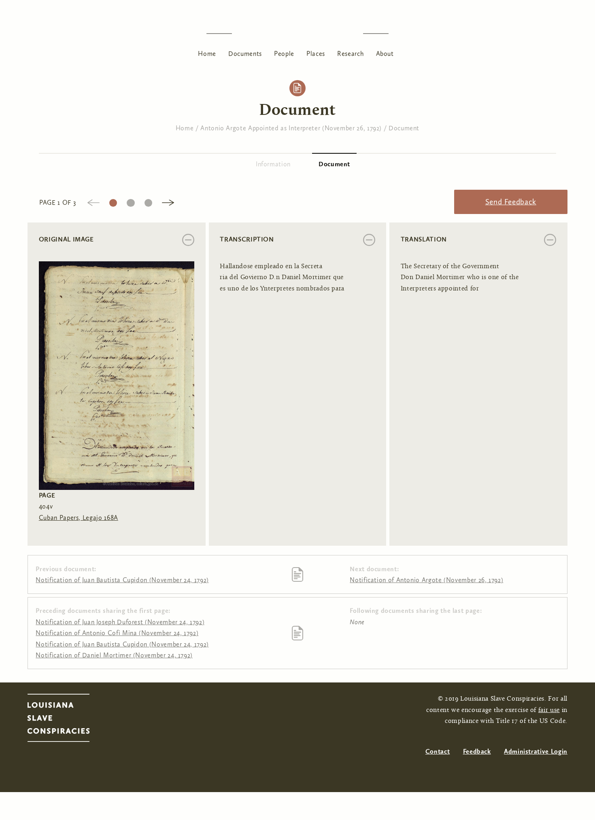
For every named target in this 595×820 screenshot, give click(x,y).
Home (207, 53)
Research (350, 53)
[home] (297, 33)
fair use (549, 710)
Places (315, 53)
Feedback (477, 751)
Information (273, 164)
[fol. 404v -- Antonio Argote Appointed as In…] (116, 375)
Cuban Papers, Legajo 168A (78, 517)
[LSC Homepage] (67, 720)
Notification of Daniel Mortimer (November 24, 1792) (114, 655)
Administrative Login (535, 751)
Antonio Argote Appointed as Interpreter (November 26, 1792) (291, 128)
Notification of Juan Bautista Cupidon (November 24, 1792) (122, 580)
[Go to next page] (168, 202)
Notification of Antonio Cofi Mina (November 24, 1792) (117, 633)
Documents (245, 53)
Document (404, 128)
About (385, 53)
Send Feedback (510, 201)
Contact (437, 751)
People (284, 53)
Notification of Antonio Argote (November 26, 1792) (426, 580)
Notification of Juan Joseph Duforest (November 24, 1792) (120, 622)
